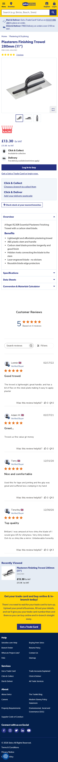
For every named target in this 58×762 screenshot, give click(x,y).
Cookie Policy (7, 756)
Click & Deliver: (13, 26)
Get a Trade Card (8, 671)
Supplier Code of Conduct (12, 717)
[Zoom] (53, 109)
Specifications (10, 273)
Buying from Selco (36, 643)
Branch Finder (7, 648)
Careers (4, 699)
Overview (8, 216)
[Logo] (29, 4)
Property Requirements (10, 708)
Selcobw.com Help (9, 643)
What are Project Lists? (10, 653)
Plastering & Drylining (19, 36)
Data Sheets (9, 279)
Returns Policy (34, 648)
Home (4, 36)
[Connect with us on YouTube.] (28, 730)
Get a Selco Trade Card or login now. (20, 173)
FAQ (3, 658)
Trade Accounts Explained (39, 671)
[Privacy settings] (5, 756)
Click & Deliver (35, 676)
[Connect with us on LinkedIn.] (22, 730)
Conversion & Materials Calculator (21, 286)
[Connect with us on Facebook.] (3, 730)
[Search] (53, 12)
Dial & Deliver (7, 681)
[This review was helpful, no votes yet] (45, 403)
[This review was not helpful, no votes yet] (51, 403)
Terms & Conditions (10, 747)
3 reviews (19, 55)
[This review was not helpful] (51, 550)
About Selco (6, 694)
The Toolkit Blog (35, 694)
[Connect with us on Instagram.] (10, 730)
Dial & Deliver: (13, 20)
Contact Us (33, 653)
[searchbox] (16, 345)
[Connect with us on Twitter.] (16, 730)
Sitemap (32, 658)
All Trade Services (36, 681)
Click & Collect (7, 676)
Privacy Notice (7, 752)
